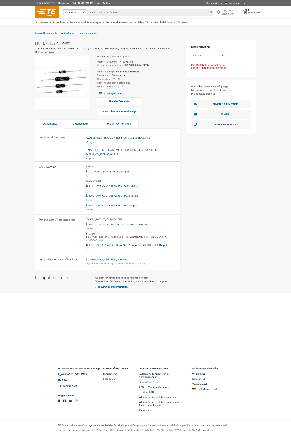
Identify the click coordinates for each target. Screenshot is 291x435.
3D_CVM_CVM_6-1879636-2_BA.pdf (109, 171)
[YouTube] (72, 400)
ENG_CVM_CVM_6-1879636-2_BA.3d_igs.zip (113, 195)
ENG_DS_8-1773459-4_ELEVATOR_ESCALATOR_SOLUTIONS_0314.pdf (128, 245)
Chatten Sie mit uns (225, 104)
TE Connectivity (47, 12)
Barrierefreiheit (134, 430)
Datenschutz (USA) (105, 430)
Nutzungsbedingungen (68, 430)
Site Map (161, 430)
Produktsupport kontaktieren (112, 286)
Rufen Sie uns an (225, 124)
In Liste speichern (112, 93)
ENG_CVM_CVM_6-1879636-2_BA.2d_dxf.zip (114, 186)
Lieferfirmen (109, 378)
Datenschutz (88, 430)
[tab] (50, 124)
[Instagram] (78, 400)
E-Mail (225, 114)
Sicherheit (149, 430)
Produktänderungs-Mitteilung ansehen (106, 259)
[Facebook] (60, 400)
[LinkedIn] (66, 400)
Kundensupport (67, 386)
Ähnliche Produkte (118, 101)
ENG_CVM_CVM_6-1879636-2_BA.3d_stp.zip (113, 205)
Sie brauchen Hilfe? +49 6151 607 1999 (76, 3)
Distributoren (110, 373)
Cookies (120, 430)
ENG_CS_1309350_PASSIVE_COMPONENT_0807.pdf (118, 224)
